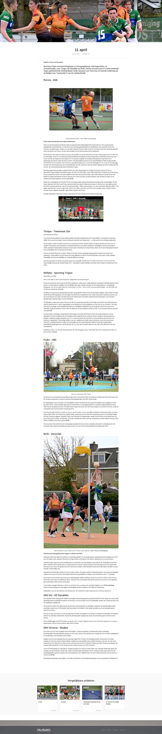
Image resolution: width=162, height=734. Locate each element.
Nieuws (109, 730)
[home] (43, 4)
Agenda (111, 3)
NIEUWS (103, 3)
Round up (86, 54)
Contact (120, 3)
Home (95, 3)
